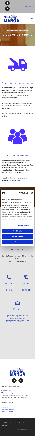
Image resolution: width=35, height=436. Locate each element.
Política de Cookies (7, 411)
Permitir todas (17, 231)
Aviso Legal (4, 407)
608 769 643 (26, 290)
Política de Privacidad (7, 409)
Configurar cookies (16, 236)
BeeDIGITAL (30, 430)
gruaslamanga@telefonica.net (17, 316)
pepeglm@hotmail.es (17, 318)
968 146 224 (29, 6)
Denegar (17, 242)
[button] (28, 18)
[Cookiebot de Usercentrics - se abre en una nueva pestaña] (20, 193)
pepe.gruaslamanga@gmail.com (17, 321)
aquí (18, 180)
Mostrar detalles (23, 225)
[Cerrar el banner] (32, 193)
